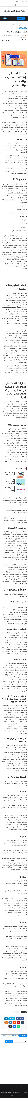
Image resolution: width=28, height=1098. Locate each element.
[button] (21, 18)
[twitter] (20, 5)
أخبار (14, 24)
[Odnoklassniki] (6, 1022)
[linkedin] (7, 5)
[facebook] (18, 5)
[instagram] (13, 5)
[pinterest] (15, 5)
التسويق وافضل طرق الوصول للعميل (9, 489)
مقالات (8, 24)
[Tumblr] (22, 1022)
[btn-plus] (6, 40)
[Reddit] (14, 1022)
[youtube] (10, 5)
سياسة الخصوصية (13, 1089)
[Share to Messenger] (14, 1026)
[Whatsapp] (18, 1026)
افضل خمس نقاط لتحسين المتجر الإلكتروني (9, 481)
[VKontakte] (10, 1022)
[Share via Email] (10, 1026)
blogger (23, 1035)
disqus (14, 1035)
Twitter (12, 1018)
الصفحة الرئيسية (21, 24)
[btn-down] (3, 40)
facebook (20, 1018)
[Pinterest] (18, 1022)
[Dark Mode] (5, 18)
